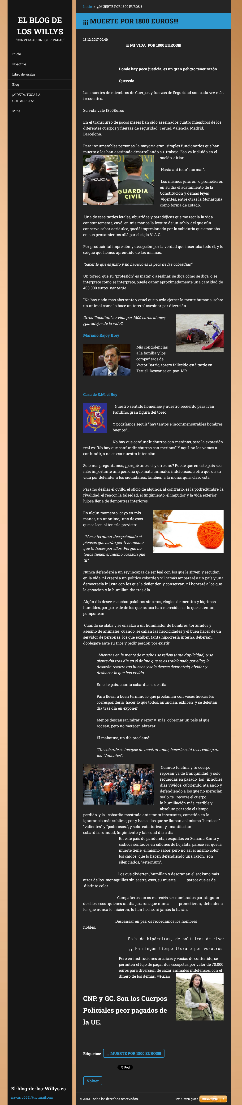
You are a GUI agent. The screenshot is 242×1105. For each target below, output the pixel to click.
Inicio (16, 54)
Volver (93, 1080)
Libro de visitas (23, 74)
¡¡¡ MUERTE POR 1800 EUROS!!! (134, 1053)
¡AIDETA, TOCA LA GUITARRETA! (26, 97)
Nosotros (19, 64)
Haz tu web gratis (186, 1099)
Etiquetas (91, 1053)
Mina (16, 111)
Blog (15, 84)
